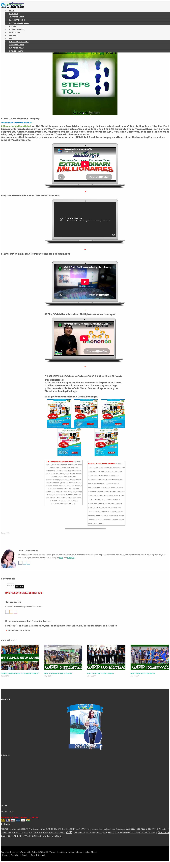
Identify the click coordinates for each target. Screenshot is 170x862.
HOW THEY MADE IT (158, 829)
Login (11, 11)
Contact (41, 855)
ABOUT (4, 829)
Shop (11, 39)
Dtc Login (13, 14)
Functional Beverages (115, 829)
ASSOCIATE (23, 829)
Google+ (70, 558)
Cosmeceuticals (16, 45)
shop (58, 835)
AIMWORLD (13, 829)
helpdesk (46, 836)
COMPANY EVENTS (79, 829)
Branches (65, 829)
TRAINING (16, 836)
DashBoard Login (17, 20)
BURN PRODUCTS (16, 51)
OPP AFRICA (79, 832)
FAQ (104, 829)
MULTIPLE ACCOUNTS (24, 833)
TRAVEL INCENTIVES (31, 836)
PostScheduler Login (19, 23)
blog (3, 533)
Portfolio (14, 855)
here (61, 558)
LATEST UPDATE (8, 833)
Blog (33, 855)
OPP (7, 533)
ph (53, 836)
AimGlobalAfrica (37, 829)
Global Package (136, 828)
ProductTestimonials (146, 832)
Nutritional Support (18, 42)
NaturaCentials (16, 48)
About (24, 855)
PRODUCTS (102, 833)
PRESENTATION (91, 833)
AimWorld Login (16, 17)
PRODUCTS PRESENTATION (122, 832)
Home (4, 855)
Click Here (24, 630)
